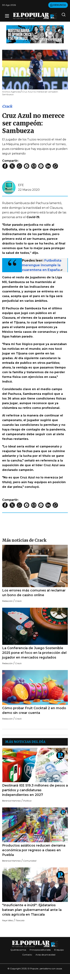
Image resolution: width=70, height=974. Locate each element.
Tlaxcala (19, 920)
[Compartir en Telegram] (26, 166)
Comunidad (29, 860)
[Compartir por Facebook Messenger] (41, 166)
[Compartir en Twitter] (12, 166)
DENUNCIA (59, 5)
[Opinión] (35, 34)
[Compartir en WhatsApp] (19, 166)
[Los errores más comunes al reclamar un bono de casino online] (35, 566)
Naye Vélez (7, 920)
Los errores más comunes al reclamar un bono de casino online (34, 592)
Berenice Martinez (11, 800)
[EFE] (8, 187)
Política (27, 800)
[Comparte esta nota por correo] (34, 166)
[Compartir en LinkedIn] (48, 166)
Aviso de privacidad (45, 954)
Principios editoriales (40, 949)
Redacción (7, 601)
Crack (7, 106)
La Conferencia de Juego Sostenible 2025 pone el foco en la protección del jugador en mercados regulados (34, 652)
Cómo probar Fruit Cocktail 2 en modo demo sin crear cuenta (34, 710)
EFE (21, 185)
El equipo (59, 949)
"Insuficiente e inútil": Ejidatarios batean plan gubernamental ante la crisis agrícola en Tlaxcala (32, 909)
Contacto (27, 954)
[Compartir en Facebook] (5, 166)
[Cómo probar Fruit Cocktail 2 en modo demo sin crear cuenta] (35, 687)
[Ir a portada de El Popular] (35, 16)
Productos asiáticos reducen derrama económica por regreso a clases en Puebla (33, 850)
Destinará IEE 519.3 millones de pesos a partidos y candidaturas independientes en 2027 (35, 790)
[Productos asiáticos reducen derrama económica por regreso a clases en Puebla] (35, 824)
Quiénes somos (18, 949)
